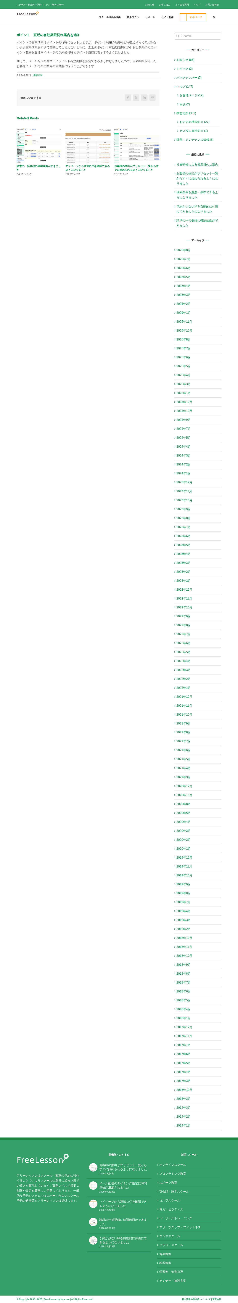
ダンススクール (169, 1236)
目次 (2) (185, 104)
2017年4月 (183, 1072)
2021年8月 (183, 732)
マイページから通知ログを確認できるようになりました (123, 1203)
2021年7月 (183, 741)
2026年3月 (183, 294)
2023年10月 (184, 500)
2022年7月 (183, 634)
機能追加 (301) (186, 113)
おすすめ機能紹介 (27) (194, 121)
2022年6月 (183, 643)
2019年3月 (183, 920)
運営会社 (216, 1299)
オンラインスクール (172, 1164)
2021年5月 (183, 759)
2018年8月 (183, 973)
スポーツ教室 (168, 1182)
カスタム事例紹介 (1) (194, 130)
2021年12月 (184, 696)
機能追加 (37, 75)
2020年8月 (183, 804)
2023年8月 (183, 518)
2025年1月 (183, 393)
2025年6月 (183, 357)
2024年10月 (184, 410)
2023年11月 (184, 491)
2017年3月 (183, 1080)
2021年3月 (183, 777)
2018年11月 (184, 946)
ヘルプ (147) (184, 86)
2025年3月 (183, 384)
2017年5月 (183, 1063)
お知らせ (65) (185, 59)
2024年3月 (183, 455)
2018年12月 (184, 937)
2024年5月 (183, 437)
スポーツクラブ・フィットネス (180, 1227)
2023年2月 (183, 571)
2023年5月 (183, 545)
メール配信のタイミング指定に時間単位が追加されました (123, 1185)
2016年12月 (184, 1089)
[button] (214, 17)
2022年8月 (183, 625)
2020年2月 (183, 839)
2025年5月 (183, 366)
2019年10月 (184, 875)
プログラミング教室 (172, 1173)
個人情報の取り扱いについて (196, 1299)
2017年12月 (184, 1027)
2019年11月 (184, 866)
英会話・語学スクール (174, 1191)
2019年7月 (183, 902)
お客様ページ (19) (191, 95)
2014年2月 (183, 1116)
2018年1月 (183, 1018)
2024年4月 (183, 446)
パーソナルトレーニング (175, 1218)
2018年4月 (183, 1009)
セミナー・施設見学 (172, 1280)
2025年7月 (183, 348)
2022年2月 (183, 678)
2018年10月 (184, 955)
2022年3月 (183, 669)
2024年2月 (183, 464)
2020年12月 (184, 786)
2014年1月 (183, 1125)
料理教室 (165, 1263)
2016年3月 (183, 1098)
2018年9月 (183, 964)
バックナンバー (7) (189, 77)
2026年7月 (183, 259)
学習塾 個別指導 (171, 1271)
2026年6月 (183, 268)
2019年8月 (183, 893)
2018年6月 (183, 991)
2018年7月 (183, 982)
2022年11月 (184, 598)
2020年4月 (183, 821)
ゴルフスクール (169, 1200)
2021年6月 (183, 750)
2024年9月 (183, 419)
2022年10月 (184, 607)
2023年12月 (184, 482)
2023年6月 (183, 536)
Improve (65, 1299)
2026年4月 (183, 285)
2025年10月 (184, 330)
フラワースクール (171, 1245)
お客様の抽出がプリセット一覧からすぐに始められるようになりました (197, 178)
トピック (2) (184, 68)
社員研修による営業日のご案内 (197, 164)
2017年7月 (183, 1045)
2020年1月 (183, 848)
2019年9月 (183, 884)
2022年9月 (183, 616)
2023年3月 (183, 562)
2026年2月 (183, 303)
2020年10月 (184, 795)
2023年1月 (183, 580)
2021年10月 (184, 714)
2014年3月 (183, 1107)
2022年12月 (184, 589)
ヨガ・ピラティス (171, 1209)
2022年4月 (183, 661)
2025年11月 (184, 321)
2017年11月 (184, 1036)
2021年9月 (183, 723)
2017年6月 (183, 1053)
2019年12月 (184, 857)
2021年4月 (183, 768)
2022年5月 (183, 652)
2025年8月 (183, 339)
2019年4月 (183, 911)
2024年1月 (183, 473)
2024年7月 (183, 428)
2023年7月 (183, 527)
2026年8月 (183, 250)
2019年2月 (183, 929)
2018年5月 (183, 1000)
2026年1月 (183, 312)
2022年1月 (183, 687)
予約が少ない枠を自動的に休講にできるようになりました (123, 1240)
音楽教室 (165, 1254)
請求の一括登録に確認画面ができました (123, 1221)
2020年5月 (183, 812)
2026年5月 (183, 277)
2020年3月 (183, 830)
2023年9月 (183, 509)
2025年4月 (183, 375)
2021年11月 (184, 705)
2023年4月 (183, 553)
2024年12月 (184, 402)
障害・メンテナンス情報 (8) (194, 139)
